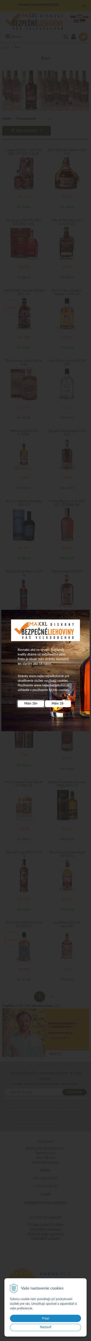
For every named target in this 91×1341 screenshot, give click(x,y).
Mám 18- (58, 703)
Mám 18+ (31, 703)
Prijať (45, 1318)
